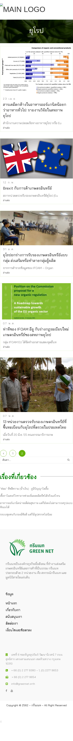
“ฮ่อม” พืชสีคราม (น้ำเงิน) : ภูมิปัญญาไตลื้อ (24, 488)
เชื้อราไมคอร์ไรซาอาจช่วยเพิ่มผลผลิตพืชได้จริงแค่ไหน (30, 495)
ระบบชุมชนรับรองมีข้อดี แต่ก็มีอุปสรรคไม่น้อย (26, 514)
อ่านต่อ (6, 127)
